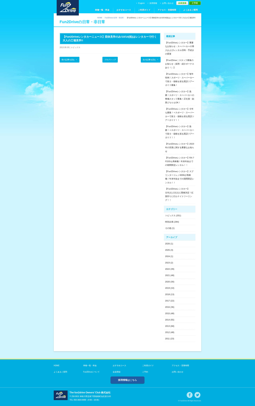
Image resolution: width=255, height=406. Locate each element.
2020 (167, 281)
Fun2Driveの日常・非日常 (114, 18)
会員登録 (116, 372)
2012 (167, 332)
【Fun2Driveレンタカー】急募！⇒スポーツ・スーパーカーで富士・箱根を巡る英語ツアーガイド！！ (179, 132)
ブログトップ (110, 60)
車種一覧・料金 (102, 10)
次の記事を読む (151, 60)
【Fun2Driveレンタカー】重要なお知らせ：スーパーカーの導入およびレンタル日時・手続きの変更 (179, 48)
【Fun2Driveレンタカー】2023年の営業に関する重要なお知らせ (179, 147)
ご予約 (145, 372)
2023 (167, 262)
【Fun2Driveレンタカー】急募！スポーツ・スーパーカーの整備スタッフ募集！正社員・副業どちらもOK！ (179, 97)
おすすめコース (124, 10)
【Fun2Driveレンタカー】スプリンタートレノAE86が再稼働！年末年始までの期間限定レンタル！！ (179, 177)
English (140, 3)
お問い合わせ (167, 3)
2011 (167, 338)
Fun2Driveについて (91, 372)
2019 (167, 288)
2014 (167, 320)
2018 (167, 294)
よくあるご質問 (190, 10)
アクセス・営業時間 (167, 10)
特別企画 (169, 222)
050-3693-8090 (80, 400)
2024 (167, 256)
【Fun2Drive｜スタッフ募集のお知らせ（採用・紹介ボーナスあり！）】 (179, 64)
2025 (167, 250)
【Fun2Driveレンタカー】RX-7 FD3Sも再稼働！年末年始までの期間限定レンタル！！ (179, 161)
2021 (167, 275)
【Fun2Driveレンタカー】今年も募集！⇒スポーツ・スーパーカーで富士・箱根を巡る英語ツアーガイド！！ (179, 114)
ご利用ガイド (144, 10)
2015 (167, 313)
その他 (168, 228)
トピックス (170, 215)
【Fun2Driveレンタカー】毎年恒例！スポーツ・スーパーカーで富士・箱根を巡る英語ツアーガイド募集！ (179, 79)
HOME (99, 18)
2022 (167, 269)
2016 (167, 307)
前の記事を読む (69, 60)
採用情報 (152, 3)
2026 (167, 243)
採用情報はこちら (127, 380)
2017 (167, 301)
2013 (167, 326)
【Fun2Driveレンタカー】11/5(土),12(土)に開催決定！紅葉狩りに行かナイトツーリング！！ (179, 194)
